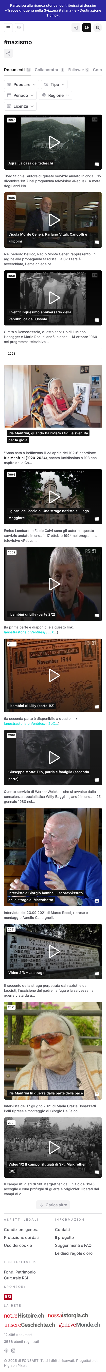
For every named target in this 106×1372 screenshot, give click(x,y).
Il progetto (64, 1237)
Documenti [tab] (17, 69)
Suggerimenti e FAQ (73, 1245)
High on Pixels (16, 1365)
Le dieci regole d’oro (74, 1253)
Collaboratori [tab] (49, 69)
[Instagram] (13, 1350)
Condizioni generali (22, 1229)
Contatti (62, 1229)
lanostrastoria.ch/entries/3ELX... (30, 632)
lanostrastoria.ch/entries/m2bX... (31, 723)
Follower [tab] (78, 69)
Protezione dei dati (21, 1237)
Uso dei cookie (18, 1245)
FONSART (30, 1360)
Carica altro (56, 1204)
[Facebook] (6, 1350)
